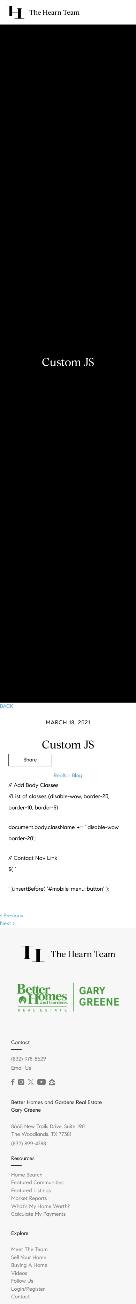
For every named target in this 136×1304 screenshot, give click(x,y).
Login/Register (28, 1289)
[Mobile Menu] (122, 11)
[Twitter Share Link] (30, 779)
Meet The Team (29, 1250)
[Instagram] (21, 1082)
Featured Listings (31, 1191)
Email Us (21, 1068)
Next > (7, 923)
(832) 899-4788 (28, 1144)
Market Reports (29, 1198)
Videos (19, 1273)
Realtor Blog (68, 776)
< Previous (11, 916)
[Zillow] (52, 1082)
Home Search (27, 1175)
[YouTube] (41, 1082)
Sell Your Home (28, 1258)
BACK (6, 706)
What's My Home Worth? (40, 1206)
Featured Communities (37, 1183)
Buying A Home (29, 1265)
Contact (20, 1297)
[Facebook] (12, 1082)
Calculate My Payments (38, 1214)
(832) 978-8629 (28, 1059)
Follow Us (22, 1281)
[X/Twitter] (31, 1082)
